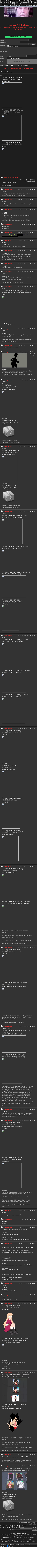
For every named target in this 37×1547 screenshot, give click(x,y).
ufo (10, 4)
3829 (33, 728)
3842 (33, 1283)
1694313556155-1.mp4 (16, 1338)
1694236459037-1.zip (9, 420)
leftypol (31, 1)
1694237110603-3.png (16, 831)
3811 (33, 179)
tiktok (28, 4)
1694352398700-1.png (16, 1404)
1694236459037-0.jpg (9, 386)
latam (13, 2)
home (2, 1)
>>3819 (4, 242)
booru (20, 5)
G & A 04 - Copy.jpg (17, 517)
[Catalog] (17, 1526)
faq (10, 1)
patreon (5, 5)
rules (6, 1)
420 (12, 4)
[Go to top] (9, 1526)
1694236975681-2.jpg (15, 572)
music (34, 2)
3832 (33, 1026)
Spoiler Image (13, 46)
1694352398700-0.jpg (15, 1375)
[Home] (24, 1526)
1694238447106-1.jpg (15, 901)
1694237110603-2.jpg (15, 798)
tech (21, 2)
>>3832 (4, 1112)
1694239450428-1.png (16, 1157)
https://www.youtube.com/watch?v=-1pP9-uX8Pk (17, 1274)
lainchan (24, 1533)
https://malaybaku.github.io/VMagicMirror (15, 1260)
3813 (33, 199)
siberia (6, 2)
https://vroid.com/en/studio (10, 1234)
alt (27, 1)
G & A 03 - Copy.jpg (14, 548)
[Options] (34, 5)
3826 (33, 446)
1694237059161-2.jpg (15, 695)
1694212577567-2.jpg (15, 143)
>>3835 (4, 1221)
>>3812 (4, 212)
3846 (33, 1454)
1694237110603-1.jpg (9, 765)
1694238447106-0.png (16, 869)
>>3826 (27, 1457)
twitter (33, 4)
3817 (33, 240)
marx (16, 5)
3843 (33, 1295)
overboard (20, 1)
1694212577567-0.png (16, 77)
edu (35, 1)
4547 (33, 1466)
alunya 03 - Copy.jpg (8, 389)
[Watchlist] (28, 5)
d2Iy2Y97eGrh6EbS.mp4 (16, 292)
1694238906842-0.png (16, 1030)
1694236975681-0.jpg (15, 515)
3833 (33, 1109)
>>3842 (4, 513)
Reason (11, 1529)
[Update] (2, 1546)
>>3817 (9, 183)
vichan (19, 1533)
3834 (33, 1120)
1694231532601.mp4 (15, 291)
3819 (33, 263)
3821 (33, 286)
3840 (33, 1227)
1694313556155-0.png (16, 1306)
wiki (20, 4)
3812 (33, 189)
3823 (33, 345)
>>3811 (4, 226)
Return (3, 72)
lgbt (10, 2)
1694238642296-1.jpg (15, 982)
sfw (25, 1)
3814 (33, 209)
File (8, 58)
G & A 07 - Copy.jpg (14, 672)
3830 (33, 866)
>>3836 (4, 1212)
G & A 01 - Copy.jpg (14, 696)
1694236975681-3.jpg (15, 600)
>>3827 (4, 1288)
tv (26, 4)
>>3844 (4, 1285)
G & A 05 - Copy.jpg (14, 574)
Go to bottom (11, 72)
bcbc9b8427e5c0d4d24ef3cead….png (14, 1034)
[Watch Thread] (30, 181)
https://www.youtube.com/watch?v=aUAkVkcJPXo (17, 1252)
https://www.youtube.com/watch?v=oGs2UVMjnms (12, 1278)
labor (1, 2)
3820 (33, 271)
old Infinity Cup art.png (18, 1056)
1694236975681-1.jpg (15, 546)
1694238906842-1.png (16, 1055)
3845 (33, 1372)
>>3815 (4, 183)
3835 (33, 1210)
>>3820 (4, 323)
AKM (6, 4)
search (13, 1)
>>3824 (4, 331)
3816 (33, 232)
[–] (1, 75)
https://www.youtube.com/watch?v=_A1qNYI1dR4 (17, 1247)
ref (13, 5)
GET (10, 5)
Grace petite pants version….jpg (18, 1470)
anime (30, 2)
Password (17, 1527)
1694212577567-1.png (16, 110)
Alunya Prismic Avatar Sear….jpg (18, 1377)
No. (31, 179)
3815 (33, 224)
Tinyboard (13, 1533)
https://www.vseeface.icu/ (10, 1269)
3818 (33, 250)
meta (16, 4)
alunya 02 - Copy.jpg (8, 454)
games (25, 2)
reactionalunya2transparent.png (12, 1408)
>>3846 (4, 382)
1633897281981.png (8, 872)
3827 (33, 511)
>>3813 (4, 213)
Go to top (10, 1544)
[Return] (24, 36)
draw (3, 4)
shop (23, 4)
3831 (33, 947)
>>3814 (4, 191)
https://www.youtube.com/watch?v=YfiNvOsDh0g (17, 1265)
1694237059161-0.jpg (15, 639)
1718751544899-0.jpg (15, 1468)
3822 (33, 329)
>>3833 (4, 1028)
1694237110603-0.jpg (15, 731)
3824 (33, 352)
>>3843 (4, 1367)
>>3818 (14, 183)
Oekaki (18, 58)
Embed (12, 58)
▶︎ (2, 177)
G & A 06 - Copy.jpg (17, 641)
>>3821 (4, 273)
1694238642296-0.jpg (15, 950)
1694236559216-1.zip (9, 485)
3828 (33, 635)
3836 (33, 1219)
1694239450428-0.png (16, 1123)
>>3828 (4, 1289)
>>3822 (4, 288)
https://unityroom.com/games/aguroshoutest (16, 1239)
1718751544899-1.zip (9, 1494)
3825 (33, 380)
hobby (18, 2)
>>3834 (9, 1028)
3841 (33, 1243)
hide (6, 77)
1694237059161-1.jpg (15, 670)
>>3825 (20, 1457)
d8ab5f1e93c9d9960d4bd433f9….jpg (13, 986)
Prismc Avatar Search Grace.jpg (18, 903)
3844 (33, 1303)
